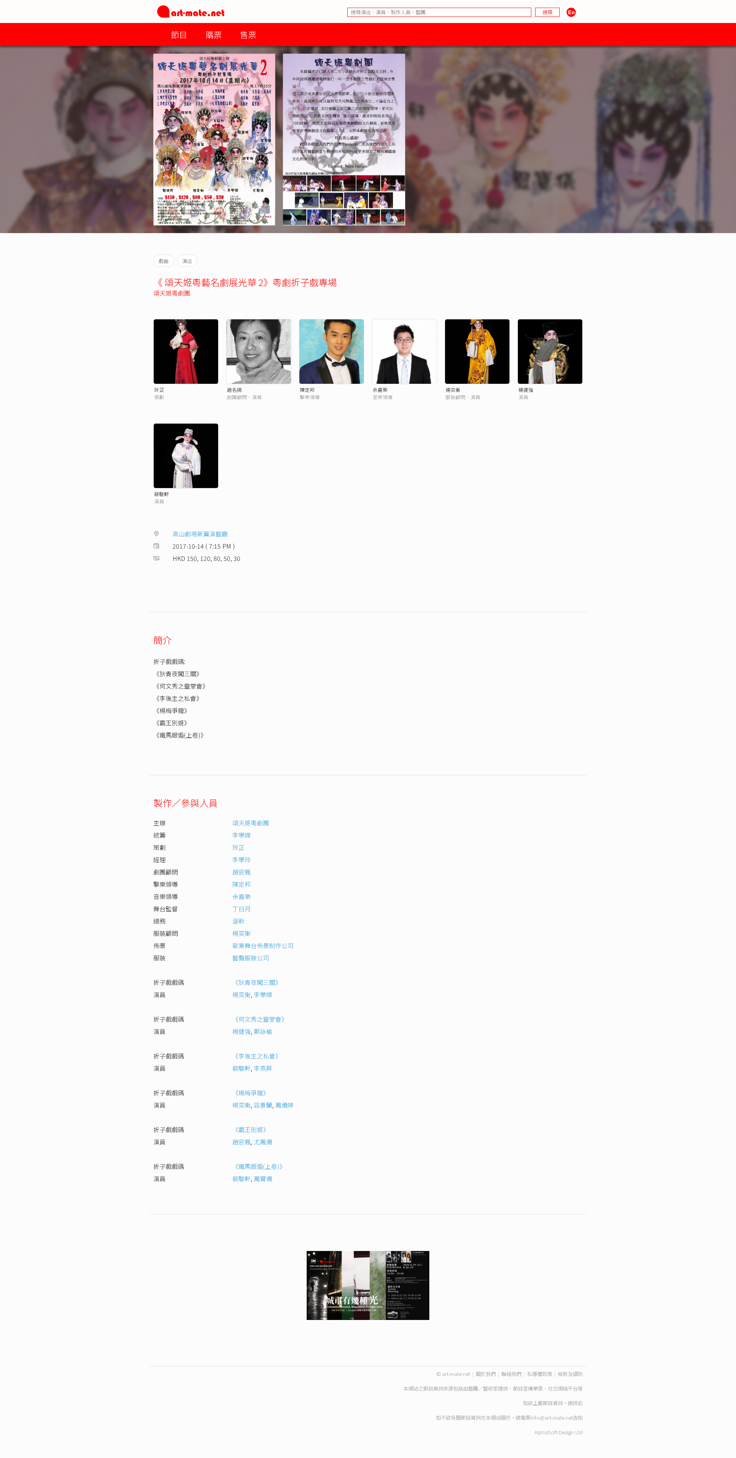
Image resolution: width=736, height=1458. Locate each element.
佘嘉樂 (380, 389)
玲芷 (159, 389)
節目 (179, 34)
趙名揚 (234, 389)
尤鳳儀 (263, 1141)
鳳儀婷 (284, 1105)
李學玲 (241, 859)
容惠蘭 (263, 1105)
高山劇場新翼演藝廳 (200, 533)
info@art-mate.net (552, 1417)
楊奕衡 (452, 389)
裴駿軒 (161, 494)
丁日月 (241, 908)
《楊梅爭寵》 (250, 1092)
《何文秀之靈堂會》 (260, 1019)
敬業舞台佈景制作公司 (263, 945)
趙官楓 (241, 871)
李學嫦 (241, 835)
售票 (248, 34)
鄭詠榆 (263, 1031)
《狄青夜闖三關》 (256, 982)
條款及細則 (570, 1373)
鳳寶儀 (263, 1178)
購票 (213, 34)
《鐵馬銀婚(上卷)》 (259, 1166)
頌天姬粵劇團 (171, 293)
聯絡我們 (511, 1373)
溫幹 (238, 920)
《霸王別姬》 (250, 1129)
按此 (578, 1403)
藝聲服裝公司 (250, 957)
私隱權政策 (539, 1373)
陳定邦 (307, 389)
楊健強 (525, 389)
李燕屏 (263, 1068)
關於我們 (486, 1373)
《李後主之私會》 (256, 1055)
